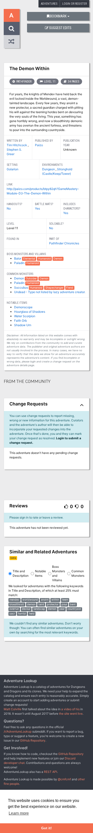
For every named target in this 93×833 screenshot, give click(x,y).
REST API (50, 772)
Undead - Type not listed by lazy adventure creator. (49, 292)
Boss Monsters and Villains (58, 573)
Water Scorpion (24, 316)
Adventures (49, 3)
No (9, 208)
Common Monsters (77, 573)
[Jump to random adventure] (12, 41)
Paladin (19, 263)
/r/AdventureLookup (17, 731)
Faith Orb (20, 320)
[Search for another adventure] (12, 28)
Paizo (39, 145)
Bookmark (58, 16)
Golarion (12, 169)
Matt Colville (12, 709)
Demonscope (23, 307)
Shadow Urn (22, 325)
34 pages (73, 81)
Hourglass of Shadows (29, 311)
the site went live (71, 713)
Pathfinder (23, 81)
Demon (19, 278)
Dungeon (49, 169)
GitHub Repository (32, 740)
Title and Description (21, 573)
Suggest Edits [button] (60, 28)
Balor (18, 258)
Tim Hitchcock (17, 145)
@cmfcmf (64, 779)
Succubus (21, 287)
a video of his (70, 709)
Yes (37, 208)
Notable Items (40, 573)
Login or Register (74, 3)
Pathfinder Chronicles (64, 243)
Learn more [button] (19, 813)
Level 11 (49, 81)
